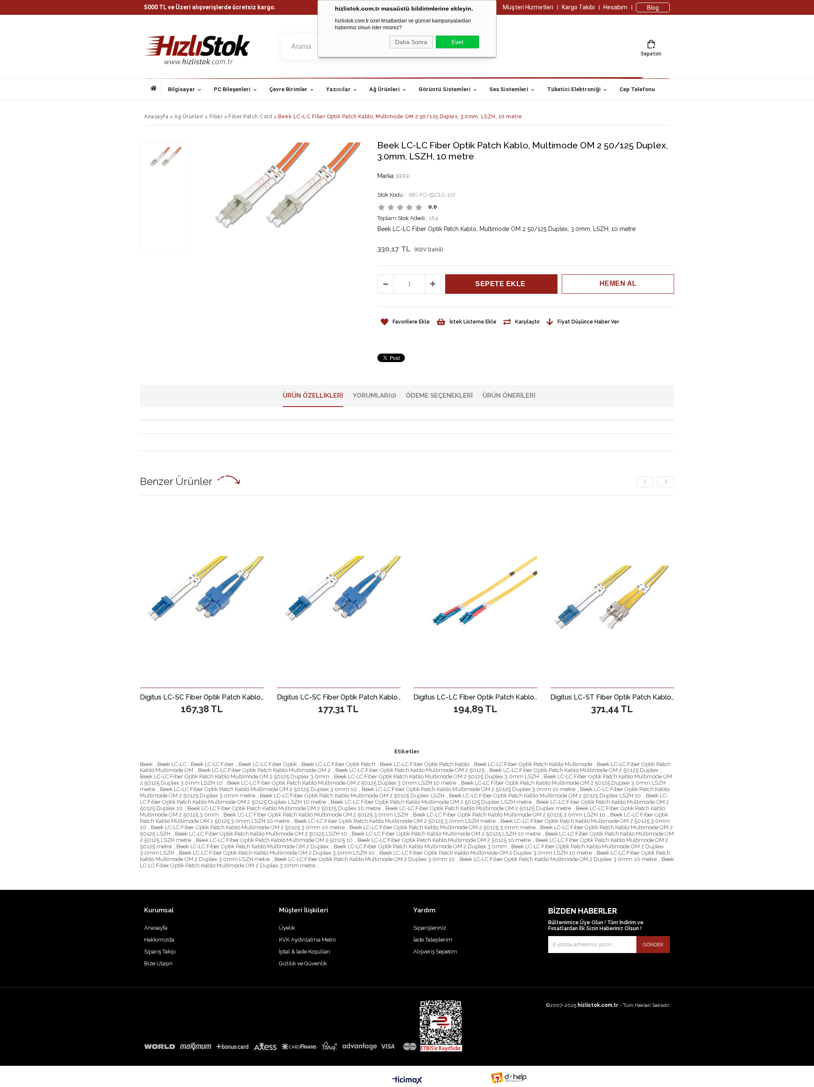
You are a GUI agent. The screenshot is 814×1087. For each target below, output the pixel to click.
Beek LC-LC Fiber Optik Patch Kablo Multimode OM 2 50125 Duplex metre (478, 808)
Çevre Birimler (288, 89)
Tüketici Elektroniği (574, 89)
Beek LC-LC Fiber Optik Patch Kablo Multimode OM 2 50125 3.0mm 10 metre (248, 827)
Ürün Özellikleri (313, 395)
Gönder (653, 945)
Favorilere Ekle (236, 696)
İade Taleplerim (432, 939)
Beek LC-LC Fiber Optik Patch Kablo (424, 764)
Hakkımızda (159, 939)
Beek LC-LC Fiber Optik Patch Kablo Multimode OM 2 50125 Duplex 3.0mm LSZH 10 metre (341, 783)
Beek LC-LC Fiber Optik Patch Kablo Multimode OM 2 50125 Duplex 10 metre (284, 808)
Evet (457, 42)
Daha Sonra (411, 42)
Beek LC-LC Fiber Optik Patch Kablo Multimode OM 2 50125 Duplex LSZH (352, 795)
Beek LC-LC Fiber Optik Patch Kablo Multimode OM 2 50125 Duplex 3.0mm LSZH (436, 776)
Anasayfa (156, 89)
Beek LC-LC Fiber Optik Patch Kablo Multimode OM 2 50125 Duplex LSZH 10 (545, 795)
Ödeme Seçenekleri (439, 395)
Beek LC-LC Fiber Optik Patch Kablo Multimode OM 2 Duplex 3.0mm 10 (364, 859)
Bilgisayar (181, 89)
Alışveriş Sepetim (435, 951)
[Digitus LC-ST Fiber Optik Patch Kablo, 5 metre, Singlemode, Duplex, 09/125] (510, 597)
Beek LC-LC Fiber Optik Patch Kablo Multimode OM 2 (264, 770)
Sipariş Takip (160, 951)
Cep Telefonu (637, 89)
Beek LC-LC (171, 764)
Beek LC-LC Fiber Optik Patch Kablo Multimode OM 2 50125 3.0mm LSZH (315, 814)
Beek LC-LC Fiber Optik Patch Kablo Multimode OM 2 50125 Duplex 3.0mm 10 (258, 789)
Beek (146, 764)
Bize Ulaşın (158, 963)
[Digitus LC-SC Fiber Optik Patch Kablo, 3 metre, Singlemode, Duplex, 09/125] (237, 597)
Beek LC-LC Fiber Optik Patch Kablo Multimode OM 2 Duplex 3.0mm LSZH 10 (277, 853)
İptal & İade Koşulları (304, 951)
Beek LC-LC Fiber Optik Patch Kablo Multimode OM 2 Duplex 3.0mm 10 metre (558, 859)
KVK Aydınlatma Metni (307, 939)
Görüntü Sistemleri (444, 89)
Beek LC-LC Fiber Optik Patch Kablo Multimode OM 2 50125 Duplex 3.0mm (234, 776)
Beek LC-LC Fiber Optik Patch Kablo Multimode (533, 764)
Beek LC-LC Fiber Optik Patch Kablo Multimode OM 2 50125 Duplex (573, 770)
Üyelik (287, 928)
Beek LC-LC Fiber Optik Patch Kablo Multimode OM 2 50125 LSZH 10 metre (446, 834)
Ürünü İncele (266, 696)
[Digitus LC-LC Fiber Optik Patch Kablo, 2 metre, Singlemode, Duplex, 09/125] (373, 597)
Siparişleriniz (429, 928)
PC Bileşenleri (232, 89)
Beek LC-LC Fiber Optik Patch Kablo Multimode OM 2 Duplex (252, 846)
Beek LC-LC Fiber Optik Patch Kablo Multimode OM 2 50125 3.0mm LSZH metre (395, 821)
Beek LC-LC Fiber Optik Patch (338, 764)
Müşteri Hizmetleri (528, 7)
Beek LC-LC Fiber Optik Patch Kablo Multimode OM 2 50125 (410, 770)
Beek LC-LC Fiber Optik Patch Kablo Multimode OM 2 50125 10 (274, 840)
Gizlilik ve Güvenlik (303, 963)
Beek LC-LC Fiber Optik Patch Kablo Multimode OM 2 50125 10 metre (444, 840)
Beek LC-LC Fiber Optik (268, 764)
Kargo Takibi (578, 7)
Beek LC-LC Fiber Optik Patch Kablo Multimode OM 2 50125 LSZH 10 (261, 834)
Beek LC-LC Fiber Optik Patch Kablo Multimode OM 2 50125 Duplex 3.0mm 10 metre (468, 789)
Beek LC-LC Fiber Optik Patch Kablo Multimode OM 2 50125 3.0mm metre (442, 827)
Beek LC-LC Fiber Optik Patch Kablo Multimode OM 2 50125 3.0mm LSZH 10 (509, 814)
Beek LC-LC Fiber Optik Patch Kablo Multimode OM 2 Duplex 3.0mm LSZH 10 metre (485, 853)
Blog (653, 7)
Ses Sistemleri (508, 89)
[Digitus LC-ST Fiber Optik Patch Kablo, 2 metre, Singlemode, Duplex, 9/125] (647, 597)
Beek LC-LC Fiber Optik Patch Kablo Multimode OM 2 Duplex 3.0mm (420, 846)
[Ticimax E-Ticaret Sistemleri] (407, 1080)
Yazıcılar (338, 89)
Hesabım (615, 7)
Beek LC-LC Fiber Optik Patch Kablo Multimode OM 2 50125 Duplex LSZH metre (431, 802)
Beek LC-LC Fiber (212, 764)
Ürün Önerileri (508, 395)
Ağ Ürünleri (384, 89)
